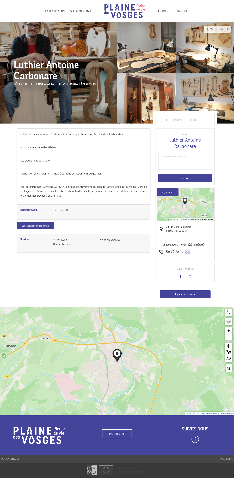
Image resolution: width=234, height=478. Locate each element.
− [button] (228, 336)
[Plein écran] (228, 312)
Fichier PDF (62, 210)
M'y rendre (167, 192)
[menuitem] (54, 11)
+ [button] (228, 330)
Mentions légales (10, 459)
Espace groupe (225, 459)
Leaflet (188, 413)
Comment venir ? (117, 434)
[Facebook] (195, 439)
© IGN (200, 413)
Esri (194, 413)
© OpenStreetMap (211, 413)
